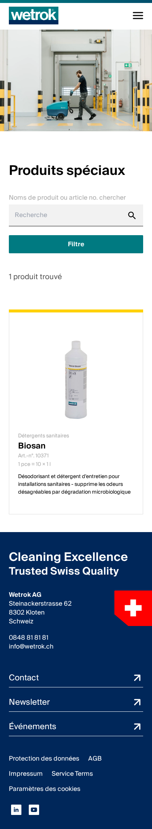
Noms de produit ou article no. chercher (67, 197)
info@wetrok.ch (31, 646)
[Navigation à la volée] (138, 15)
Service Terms (72, 773)
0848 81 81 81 (28, 637)
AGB (95, 758)
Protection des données (44, 758)
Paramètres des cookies (44, 789)
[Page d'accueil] (34, 15)
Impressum (26, 773)
